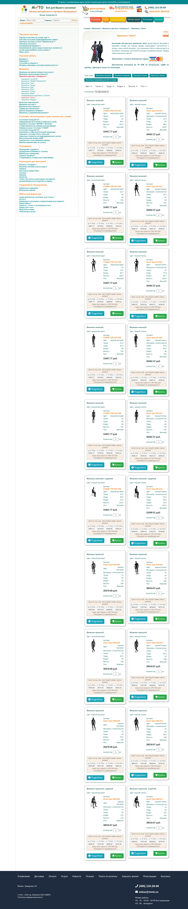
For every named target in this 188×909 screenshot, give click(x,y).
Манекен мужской (95, 554)
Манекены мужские (122, 75)
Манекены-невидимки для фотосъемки (101, 80)
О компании (95, 19)
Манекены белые (140, 75)
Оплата (52, 876)
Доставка (39, 876)
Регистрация (147, 19)
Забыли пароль (26, 23)
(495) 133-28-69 (157, 7)
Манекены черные (158, 75)
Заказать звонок (134, 19)
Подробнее (97, 162)
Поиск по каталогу (118, 19)
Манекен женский (95, 100)
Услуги (105, 19)
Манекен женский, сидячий (100, 479)
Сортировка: (89, 92)
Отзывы (90, 876)
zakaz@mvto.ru (121, 11)
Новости (76, 876)
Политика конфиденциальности (30, 897)
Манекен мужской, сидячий (100, 789)
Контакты (158, 19)
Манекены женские (103, 75)
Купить (118, 162)
